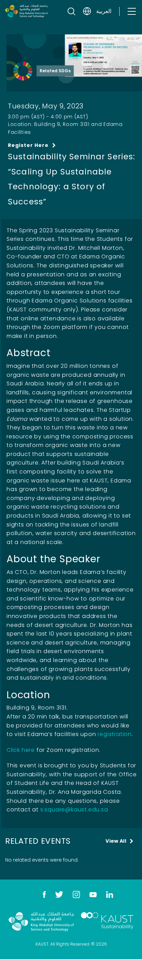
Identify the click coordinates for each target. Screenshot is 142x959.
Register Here (28, 145)
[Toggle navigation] (131, 11)
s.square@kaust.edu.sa (74, 809)
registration (115, 734)
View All (115, 841)
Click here (21, 750)
